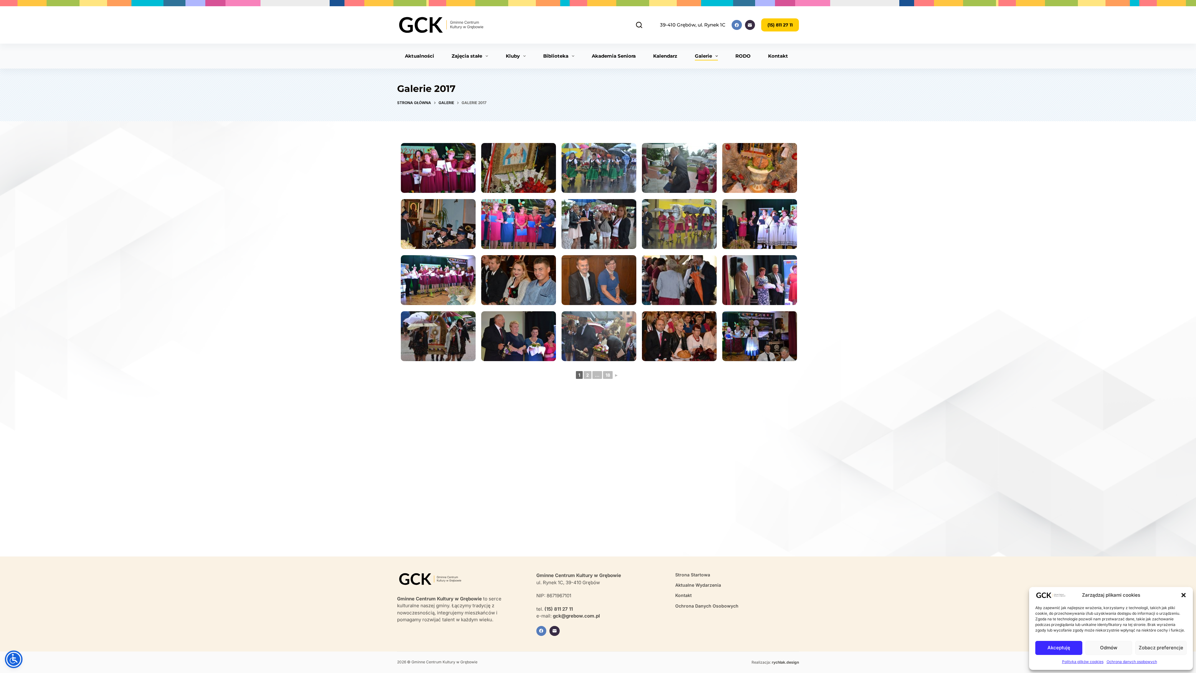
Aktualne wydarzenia (698, 585)
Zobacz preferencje (1161, 648)
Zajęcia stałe (467, 56)
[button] (1183, 595)
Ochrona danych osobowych (1132, 661)
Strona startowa (692, 574)
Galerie (703, 56)
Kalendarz (665, 56)
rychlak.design (785, 662)
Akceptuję (1058, 648)
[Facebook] (737, 25)
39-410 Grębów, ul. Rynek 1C (692, 25)
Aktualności (419, 56)
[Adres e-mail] (750, 25)
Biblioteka (555, 56)
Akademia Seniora (614, 56)
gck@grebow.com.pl (576, 616)
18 (607, 375)
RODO (743, 56)
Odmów (1108, 648)
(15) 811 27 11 (780, 25)
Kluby (513, 56)
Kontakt (778, 56)
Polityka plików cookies (1082, 661)
